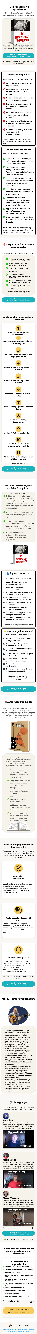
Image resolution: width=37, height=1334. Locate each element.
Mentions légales (28, 1329)
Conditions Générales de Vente (18, 1331)
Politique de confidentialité (12, 1329)
